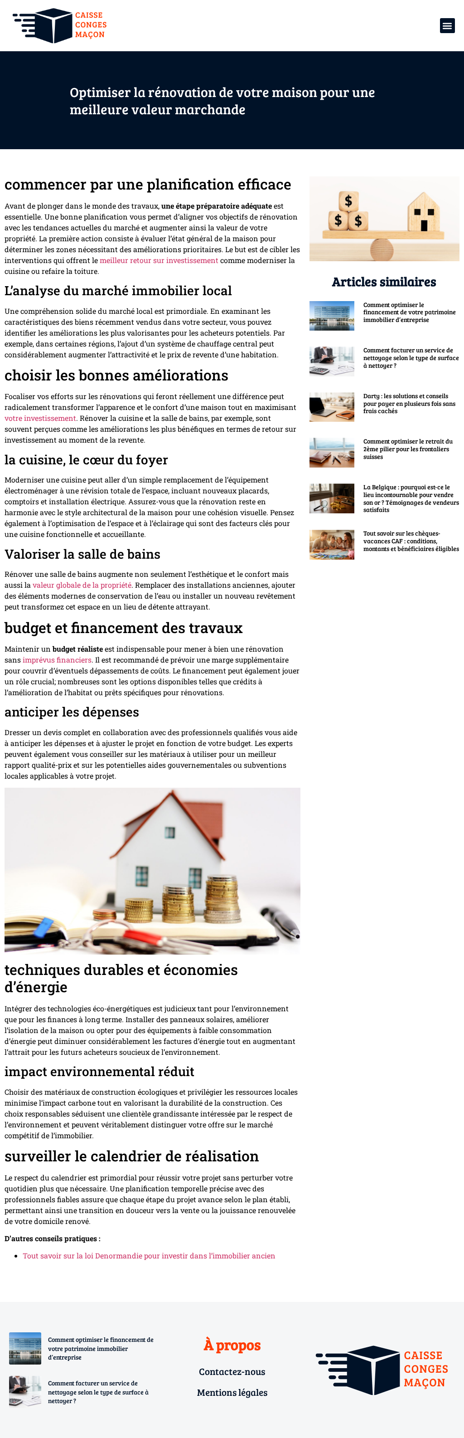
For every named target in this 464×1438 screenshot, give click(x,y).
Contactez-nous (232, 1371)
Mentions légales (232, 1392)
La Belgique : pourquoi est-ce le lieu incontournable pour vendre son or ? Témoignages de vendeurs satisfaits (411, 498)
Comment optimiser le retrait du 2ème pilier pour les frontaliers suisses (408, 449)
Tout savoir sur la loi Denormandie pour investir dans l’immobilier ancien (149, 1255)
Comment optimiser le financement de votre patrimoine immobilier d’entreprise (409, 312)
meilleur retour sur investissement (159, 260)
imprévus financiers (57, 659)
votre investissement (40, 418)
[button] (447, 25)
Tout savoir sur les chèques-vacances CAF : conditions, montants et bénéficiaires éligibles (411, 541)
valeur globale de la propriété (82, 585)
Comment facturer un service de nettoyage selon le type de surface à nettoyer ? (411, 358)
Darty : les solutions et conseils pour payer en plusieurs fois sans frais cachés (409, 403)
